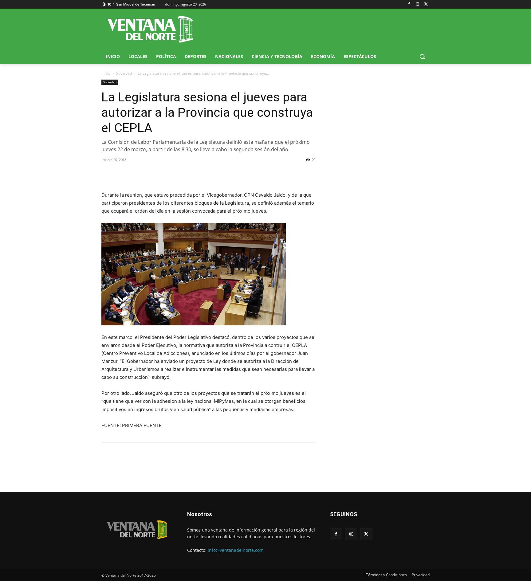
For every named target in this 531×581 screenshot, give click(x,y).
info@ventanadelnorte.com (236, 550)
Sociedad (124, 73)
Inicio (105, 73)
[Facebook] (409, 4)
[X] (426, 4)
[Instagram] (417, 4)
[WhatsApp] (136, 173)
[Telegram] (150, 173)
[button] (422, 56)
